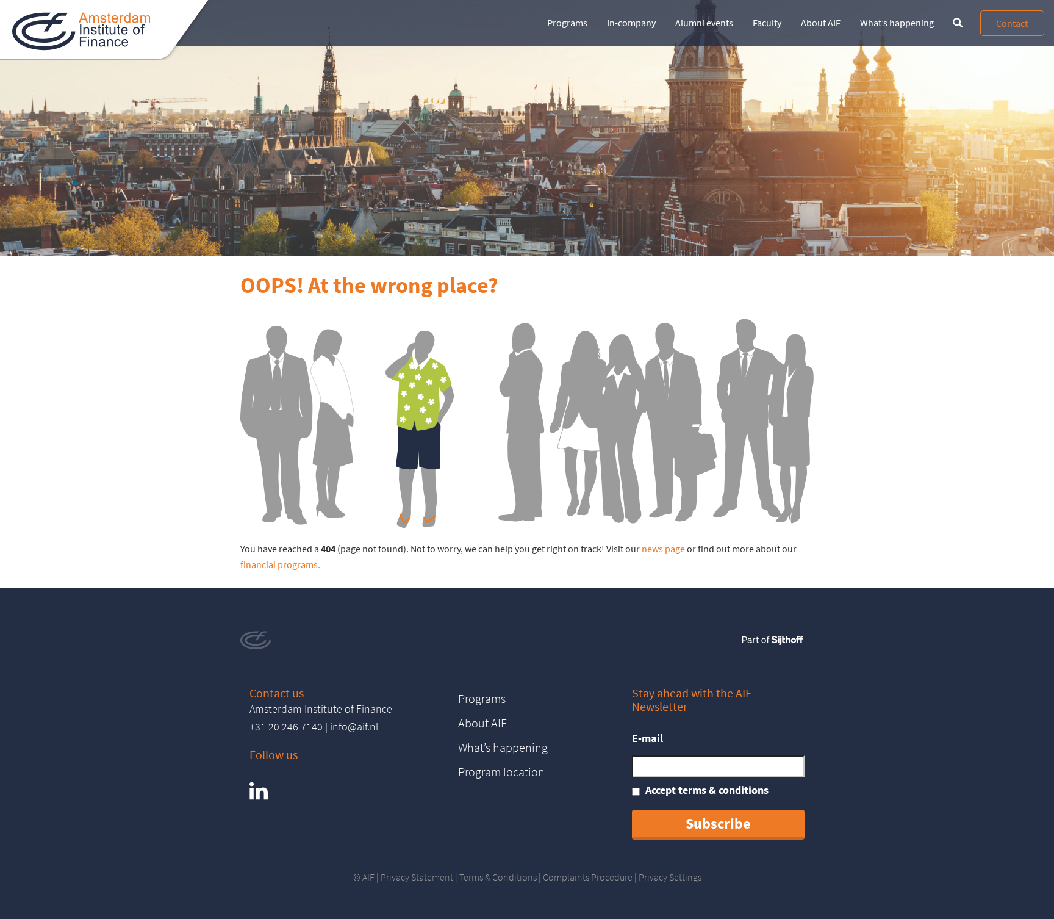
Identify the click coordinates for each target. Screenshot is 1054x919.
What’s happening (897, 22)
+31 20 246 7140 (286, 726)
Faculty (767, 22)
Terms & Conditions (498, 877)
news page (663, 548)
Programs (567, 22)
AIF (368, 877)
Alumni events (704, 22)
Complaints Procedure (588, 877)
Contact (1012, 23)
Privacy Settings (670, 877)
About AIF (821, 22)
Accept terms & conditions (707, 790)
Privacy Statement (417, 877)
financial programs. (280, 564)
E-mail (647, 738)
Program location (501, 771)
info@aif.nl (354, 726)
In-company (631, 22)
